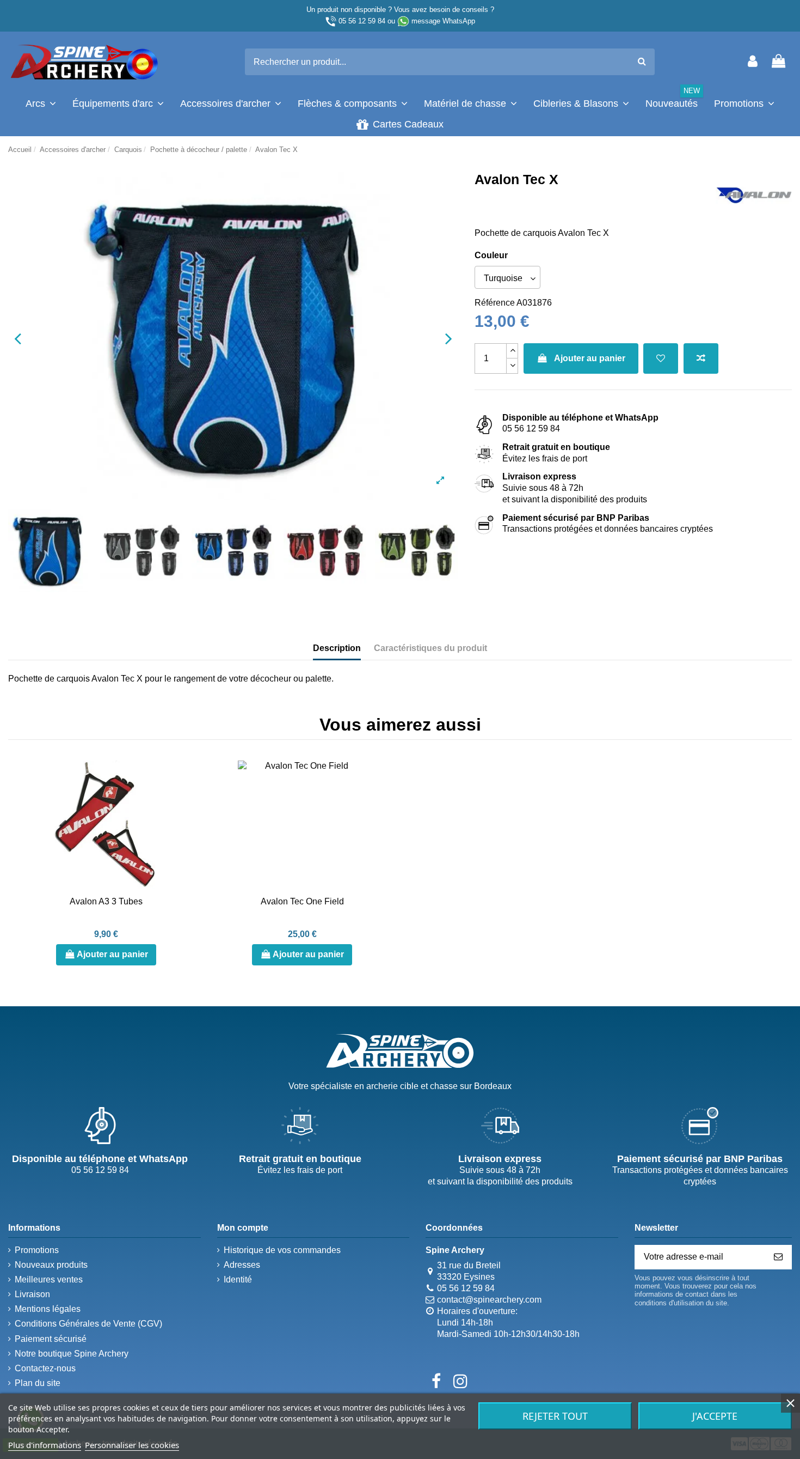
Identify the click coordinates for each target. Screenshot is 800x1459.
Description (337, 648)
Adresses (242, 1264)
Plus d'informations (44, 1444)
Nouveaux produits (51, 1264)
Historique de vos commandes (282, 1250)
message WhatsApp (443, 21)
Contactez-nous (45, 1368)
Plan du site (37, 1383)
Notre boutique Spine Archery (71, 1353)
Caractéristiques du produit (430, 648)
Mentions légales (48, 1309)
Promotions (37, 1250)
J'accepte (714, 1415)
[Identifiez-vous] (752, 61)
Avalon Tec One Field (302, 901)
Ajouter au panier (589, 358)
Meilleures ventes (49, 1279)
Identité (238, 1279)
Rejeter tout (555, 1415)
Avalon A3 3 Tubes (106, 901)
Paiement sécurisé (51, 1339)
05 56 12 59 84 (362, 21)
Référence (495, 302)
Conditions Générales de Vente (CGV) (88, 1323)
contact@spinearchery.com (489, 1299)
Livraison (32, 1294)
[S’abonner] (778, 1257)
